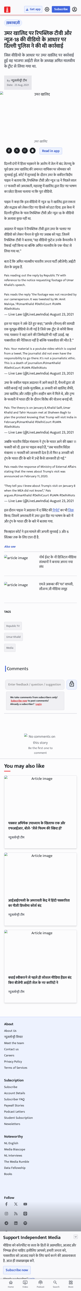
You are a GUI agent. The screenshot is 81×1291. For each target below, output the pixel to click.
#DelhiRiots (12, 309)
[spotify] (25, 1223)
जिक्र (71, 510)
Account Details (14, 1093)
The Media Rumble (16, 1161)
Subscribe (61, 9)
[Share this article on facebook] (9, 150)
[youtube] (25, 1204)
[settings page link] (47, 9)
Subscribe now (17, 1270)
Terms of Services (15, 1067)
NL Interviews (13, 1155)
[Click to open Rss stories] (16, 1214)
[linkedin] (16, 1223)
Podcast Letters (14, 1111)
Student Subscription (18, 1118)
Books (8, 1174)
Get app (35, 9)
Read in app (51, 151)
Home (11, 1284)
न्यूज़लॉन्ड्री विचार (13, 1037)
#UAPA (56, 304)
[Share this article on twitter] (17, 150)
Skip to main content (22, 27)
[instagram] (6, 1214)
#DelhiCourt (43, 304)
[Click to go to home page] (7, 10)
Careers (9, 1055)
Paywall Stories (14, 1105)
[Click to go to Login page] (74, 9)
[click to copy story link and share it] (32, 150)
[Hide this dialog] (76, 1237)
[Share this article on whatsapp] (24, 150)
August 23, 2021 (62, 314)
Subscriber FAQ (14, 1099)
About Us (10, 1031)
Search (56, 1287)
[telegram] (6, 1223)
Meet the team (14, 1043)
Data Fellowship (15, 1168)
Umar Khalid (13, 637)
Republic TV (13, 626)
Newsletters (12, 1124)
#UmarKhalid (25, 304)
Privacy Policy (13, 1061)
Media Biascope (14, 1149)
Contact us (11, 1049)
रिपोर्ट (55, 510)
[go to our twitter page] (16, 1204)
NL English (11, 1143)
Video (25, 1284)
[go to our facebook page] (6, 1204)
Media (9, 648)
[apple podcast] (25, 1214)
